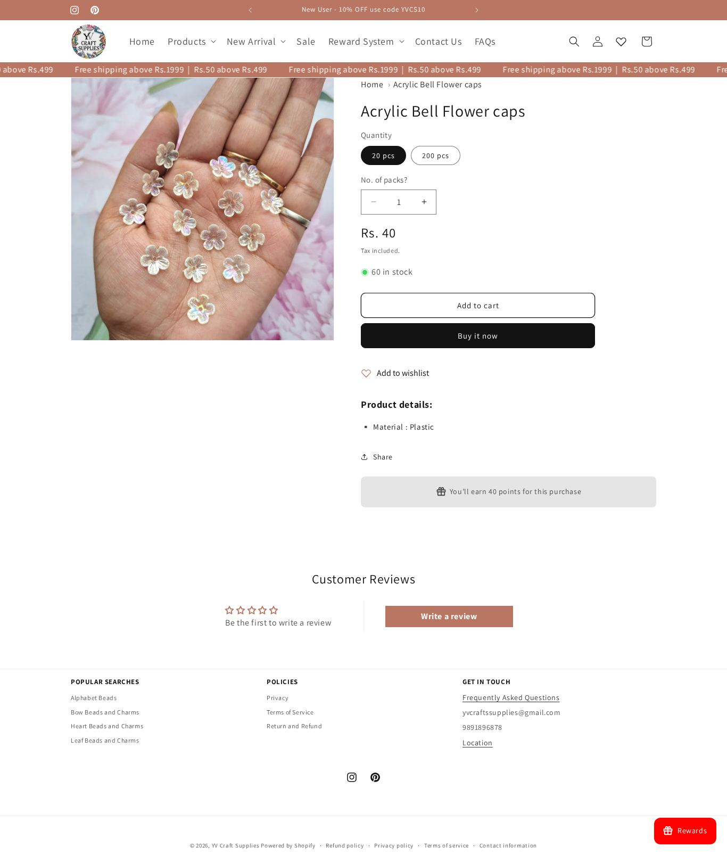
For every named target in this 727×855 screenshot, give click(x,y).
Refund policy (344, 845)
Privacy (277, 698)
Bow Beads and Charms (105, 712)
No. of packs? (384, 180)
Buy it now (478, 336)
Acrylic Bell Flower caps (437, 84)
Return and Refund (294, 726)
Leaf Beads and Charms (105, 740)
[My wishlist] (621, 41)
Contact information (508, 845)
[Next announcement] (477, 10)
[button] (190, 41)
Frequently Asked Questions (511, 697)
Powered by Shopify (288, 845)
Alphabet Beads (94, 698)
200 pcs (435, 155)
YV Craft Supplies (236, 845)
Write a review (449, 616)
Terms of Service (290, 712)
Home (372, 84)
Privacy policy (394, 845)
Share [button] (383, 457)
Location (477, 742)
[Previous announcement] (250, 10)
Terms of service (446, 845)
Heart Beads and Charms (107, 726)
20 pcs (383, 155)
